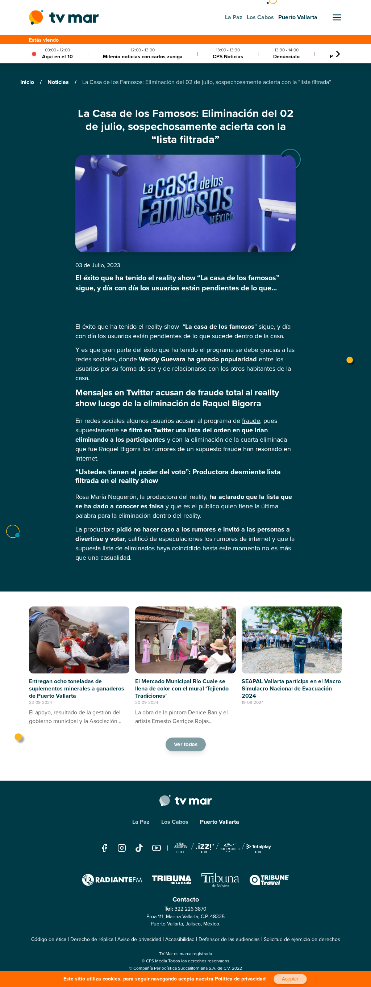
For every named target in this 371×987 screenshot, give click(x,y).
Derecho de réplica (91, 939)
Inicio (28, 82)
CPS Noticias (228, 56)
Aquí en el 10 (57, 56)
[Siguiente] (338, 54)
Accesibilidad (180, 939)
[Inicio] (64, 17)
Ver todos (185, 744)
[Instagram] (121, 848)
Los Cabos (174, 822)
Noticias (58, 82)
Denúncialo (286, 56)
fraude (251, 420)
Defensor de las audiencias (229, 939)
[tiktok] (139, 848)
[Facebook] (104, 848)
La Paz (141, 822)
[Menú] (337, 17)
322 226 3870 (191, 909)
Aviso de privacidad (139, 939)
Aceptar (290, 979)
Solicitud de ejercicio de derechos (302, 939)
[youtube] (156, 848)
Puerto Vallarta (219, 822)
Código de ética (48, 939)
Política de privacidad (240, 979)
